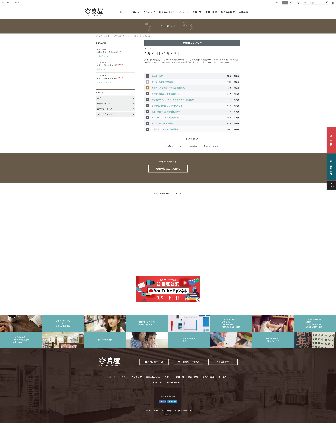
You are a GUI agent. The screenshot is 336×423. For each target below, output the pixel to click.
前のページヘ (174, 146)
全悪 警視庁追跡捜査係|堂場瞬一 (166, 111)
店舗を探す (223, 361)
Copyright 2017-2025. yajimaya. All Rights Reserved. (168, 411)
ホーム (123, 12)
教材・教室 (211, 12)
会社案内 (243, 12)
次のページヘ (210, 146)
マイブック (169, 88)
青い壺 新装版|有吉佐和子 (163, 82)
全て (99, 98)
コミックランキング (104, 82)
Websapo (168, 414)
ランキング (149, 12)
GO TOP (331, 187)
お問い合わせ (331, 168)
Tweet (173, 401)
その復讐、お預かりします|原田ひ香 (167, 106)
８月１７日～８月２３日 (107, 52)
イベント (183, 12)
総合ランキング (103, 69)
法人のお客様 (228, 12)
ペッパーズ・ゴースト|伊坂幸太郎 (166, 117)
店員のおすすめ (167, 12)
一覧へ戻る (192, 146)
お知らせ (135, 12)
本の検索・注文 (331, 140)
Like (164, 401)
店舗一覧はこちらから (168, 168)
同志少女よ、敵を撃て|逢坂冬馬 (165, 129)
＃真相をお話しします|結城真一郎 (166, 94)
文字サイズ (276, 3)
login (332, 2)
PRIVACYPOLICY (174, 382)
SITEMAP (157, 382)
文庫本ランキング (192, 43)
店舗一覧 (197, 12)
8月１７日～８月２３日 (107, 65)
